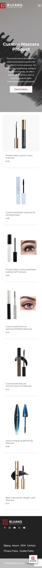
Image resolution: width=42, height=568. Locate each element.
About (15, 545)
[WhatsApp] (19, 528)
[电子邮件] (24, 528)
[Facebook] (5, 528)
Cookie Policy (27, 551)
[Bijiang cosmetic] (11, 5)
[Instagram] (10, 528)
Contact (31, 545)
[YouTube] (14, 528)
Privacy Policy (11, 551)
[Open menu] (39, 5)
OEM (23, 545)
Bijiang (7, 545)
